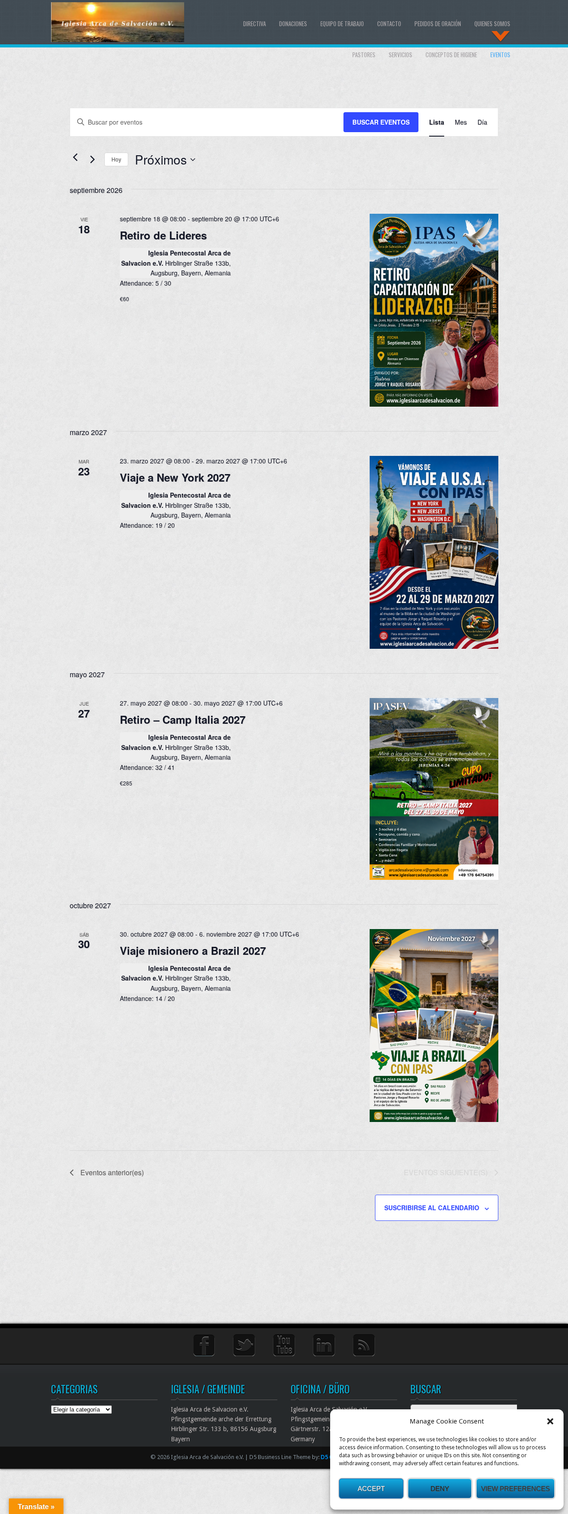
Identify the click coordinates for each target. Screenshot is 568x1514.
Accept (371, 1488)
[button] (550, 1421)
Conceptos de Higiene (451, 54)
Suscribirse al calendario (431, 1207)
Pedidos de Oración (437, 23)
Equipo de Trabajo (342, 23)
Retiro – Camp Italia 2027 (182, 719)
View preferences (515, 1488)
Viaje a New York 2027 (175, 477)
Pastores (363, 54)
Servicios (400, 54)
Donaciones (293, 23)
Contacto (389, 23)
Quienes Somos (492, 23)
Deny (439, 1488)
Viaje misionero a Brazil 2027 (193, 950)
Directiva (254, 23)
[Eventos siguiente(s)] (92, 159)
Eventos (500, 54)
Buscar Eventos (381, 122)
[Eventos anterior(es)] (75, 157)
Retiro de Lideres (163, 235)
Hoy (116, 159)
